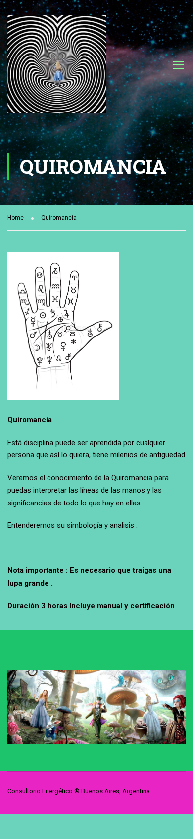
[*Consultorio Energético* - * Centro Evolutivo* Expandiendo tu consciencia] (56, 69)
